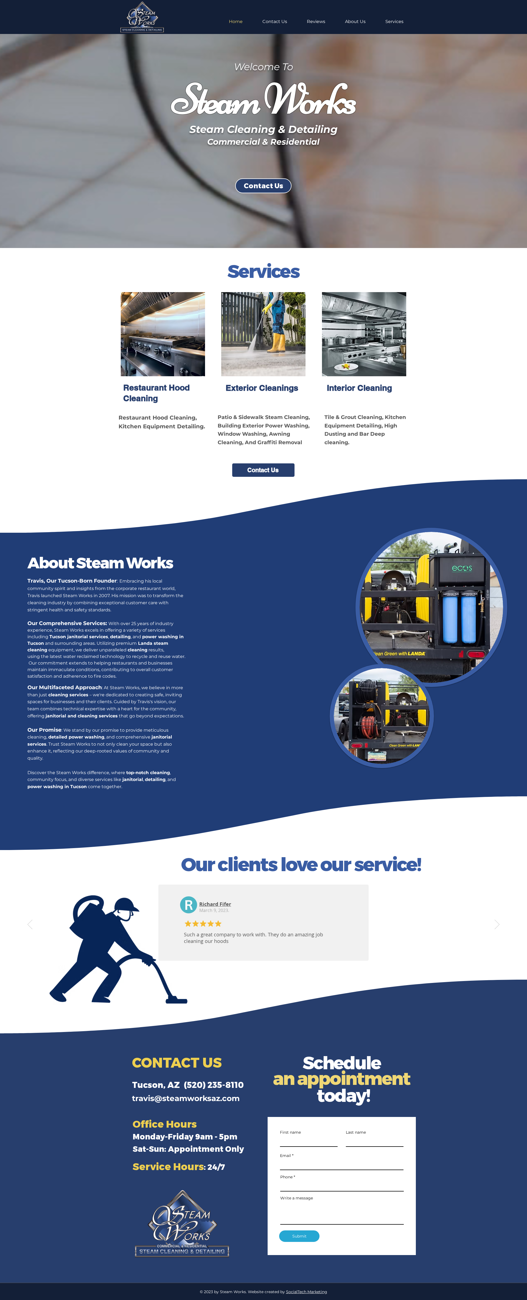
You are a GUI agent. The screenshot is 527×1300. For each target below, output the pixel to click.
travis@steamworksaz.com (186, 1098)
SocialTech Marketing (306, 1291)
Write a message (296, 1198)
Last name (356, 1132)
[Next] (497, 925)
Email (285, 1156)
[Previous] (29, 925)
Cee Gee (209, 904)
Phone (286, 1177)
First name (290, 1132)
